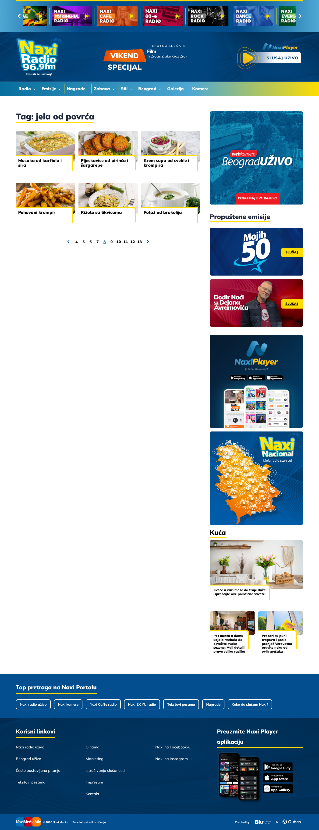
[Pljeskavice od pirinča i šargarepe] (108, 146)
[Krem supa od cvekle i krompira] (170, 146)
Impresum (94, 782)
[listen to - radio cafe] (45, 16)
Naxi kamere (68, 704)
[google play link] (278, 767)
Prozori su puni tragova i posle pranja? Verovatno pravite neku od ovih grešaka (277, 644)
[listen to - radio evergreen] (227, 16)
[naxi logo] (39, 57)
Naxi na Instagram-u (173, 758)
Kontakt (92, 793)
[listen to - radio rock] (136, 16)
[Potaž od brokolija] (170, 198)
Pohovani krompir (36, 212)
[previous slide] (19, 16)
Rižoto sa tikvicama (101, 212)
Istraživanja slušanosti (105, 770)
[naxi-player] (256, 381)
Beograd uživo (28, 758)
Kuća (218, 532)
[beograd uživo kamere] (256, 158)
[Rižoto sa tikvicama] (108, 198)
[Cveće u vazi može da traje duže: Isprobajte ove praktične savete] (256, 564)
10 (118, 241)
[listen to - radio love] (272, 16)
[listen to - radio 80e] (91, 16)
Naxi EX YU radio (142, 704)
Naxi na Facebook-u (172, 747)
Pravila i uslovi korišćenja (89, 822)
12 (132, 241)
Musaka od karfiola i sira (40, 163)
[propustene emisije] (256, 252)
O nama (92, 747)
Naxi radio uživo (33, 704)
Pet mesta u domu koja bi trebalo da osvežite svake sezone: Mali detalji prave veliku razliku (229, 644)
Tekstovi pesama (181, 704)
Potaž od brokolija (163, 212)
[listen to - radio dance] (181, 16)
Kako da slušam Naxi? (250, 704)
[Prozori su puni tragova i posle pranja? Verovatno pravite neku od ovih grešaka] (280, 623)
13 (139, 241)
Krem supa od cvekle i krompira (166, 163)
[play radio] (269, 57)
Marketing (94, 758)
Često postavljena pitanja (38, 770)
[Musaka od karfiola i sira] (45, 146)
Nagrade (213, 704)
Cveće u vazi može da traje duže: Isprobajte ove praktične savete (239, 592)
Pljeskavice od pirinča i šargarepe (104, 163)
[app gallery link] (278, 789)
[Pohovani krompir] (45, 198)
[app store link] (278, 778)
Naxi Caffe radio (103, 704)
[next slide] (300, 16)
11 (125, 241)
